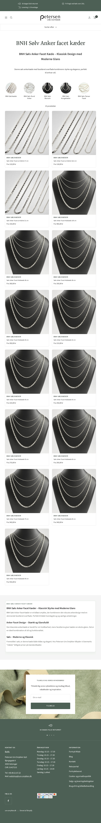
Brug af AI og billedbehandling (81, 786)
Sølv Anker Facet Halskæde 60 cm (65, 459)
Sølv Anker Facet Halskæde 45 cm (18, 400)
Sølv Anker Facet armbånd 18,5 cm (65, 161)
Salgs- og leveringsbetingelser (81, 781)
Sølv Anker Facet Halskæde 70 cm (18, 519)
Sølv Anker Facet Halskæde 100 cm (65, 221)
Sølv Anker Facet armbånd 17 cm (17, 161)
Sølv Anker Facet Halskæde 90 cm (18, 579)
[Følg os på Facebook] (8, 800)
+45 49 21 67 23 (14, 772)
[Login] (89, 18)
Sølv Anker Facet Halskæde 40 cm (18, 340)
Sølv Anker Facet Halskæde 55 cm (18, 459)
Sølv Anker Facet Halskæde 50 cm (65, 400)
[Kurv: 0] (94, 17)
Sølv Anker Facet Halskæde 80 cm (65, 519)
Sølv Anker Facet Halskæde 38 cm (65, 280)
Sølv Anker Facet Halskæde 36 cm (18, 280)
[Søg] (11, 17)
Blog (71, 756)
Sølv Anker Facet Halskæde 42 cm (65, 340)
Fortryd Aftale (74, 751)
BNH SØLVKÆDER (14, 158)
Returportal (74, 766)
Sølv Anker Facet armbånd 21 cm (17, 221)
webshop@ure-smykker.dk (20, 776)
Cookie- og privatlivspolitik (80, 776)
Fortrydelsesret (75, 771)
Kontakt (72, 761)
